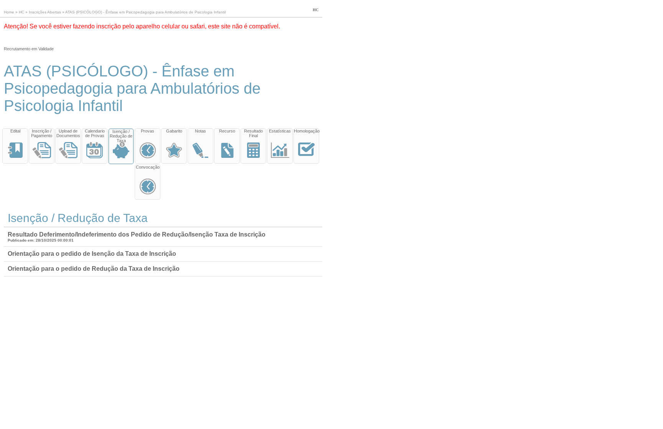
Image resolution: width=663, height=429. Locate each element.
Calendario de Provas (95, 133)
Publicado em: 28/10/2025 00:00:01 (41, 240)
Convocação (148, 167)
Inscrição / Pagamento (41, 133)
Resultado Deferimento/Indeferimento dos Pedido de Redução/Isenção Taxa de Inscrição (137, 234)
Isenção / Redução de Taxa (121, 136)
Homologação (306, 131)
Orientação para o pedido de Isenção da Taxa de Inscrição (92, 253)
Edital (15, 131)
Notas (200, 131)
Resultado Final (253, 133)
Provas (147, 131)
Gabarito (174, 131)
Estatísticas (280, 131)
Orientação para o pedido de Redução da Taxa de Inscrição (94, 268)
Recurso (227, 131)
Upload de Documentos (68, 133)
